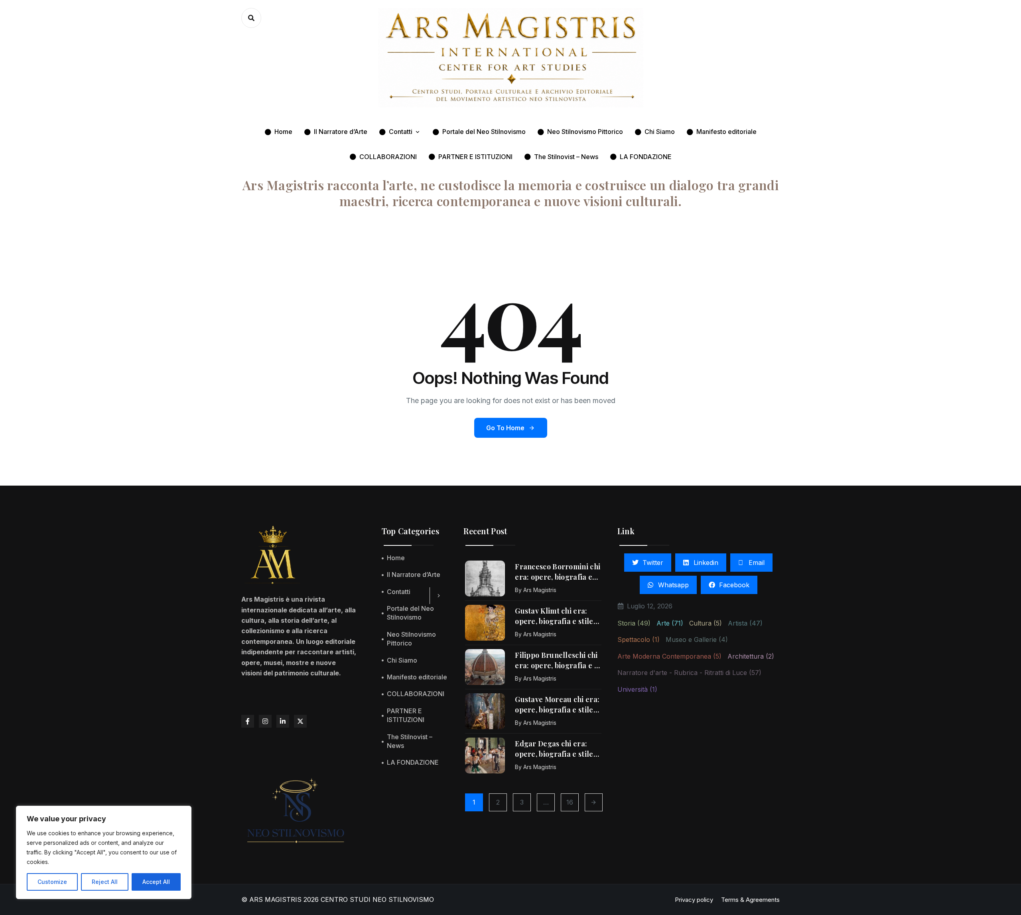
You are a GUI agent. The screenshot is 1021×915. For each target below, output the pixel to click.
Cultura (705, 623)
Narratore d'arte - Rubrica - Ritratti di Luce (689, 673)
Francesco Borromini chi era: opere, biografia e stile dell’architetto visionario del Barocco (557, 572)
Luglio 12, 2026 (649, 606)
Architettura (750, 656)
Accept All (156, 881)
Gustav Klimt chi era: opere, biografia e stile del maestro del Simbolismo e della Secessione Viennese (554, 616)
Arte (669, 623)
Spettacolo (638, 639)
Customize (52, 881)
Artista (745, 623)
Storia (633, 623)
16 (569, 802)
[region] (103, 852)
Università (637, 689)
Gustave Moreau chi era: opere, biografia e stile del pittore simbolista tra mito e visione (558, 705)
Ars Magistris (539, 589)
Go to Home (505, 428)
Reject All (105, 881)
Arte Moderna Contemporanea (669, 656)
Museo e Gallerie (697, 639)
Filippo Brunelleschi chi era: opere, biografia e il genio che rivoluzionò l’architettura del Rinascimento (557, 660)
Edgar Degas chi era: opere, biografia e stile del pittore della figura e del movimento (558, 749)
